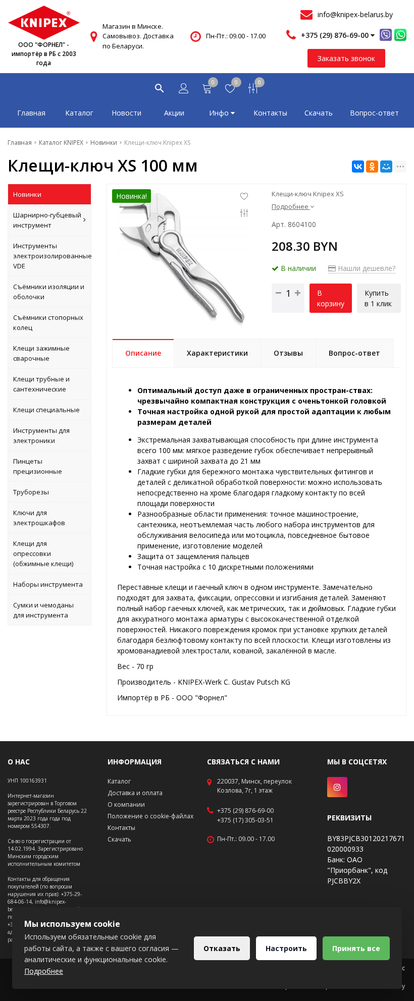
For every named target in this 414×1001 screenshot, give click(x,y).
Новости (126, 113)
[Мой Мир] (386, 166)
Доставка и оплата (135, 793)
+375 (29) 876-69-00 (245, 811)
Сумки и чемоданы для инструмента (43, 610)
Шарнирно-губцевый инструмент (47, 220)
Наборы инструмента (48, 584)
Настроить (286, 948)
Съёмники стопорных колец (48, 322)
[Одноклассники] (372, 166)
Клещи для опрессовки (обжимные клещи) (43, 553)
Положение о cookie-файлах (150, 816)
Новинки (27, 194)
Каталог (79, 113)
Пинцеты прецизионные (37, 466)
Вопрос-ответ (374, 113)
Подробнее (43, 971)
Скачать (318, 113)
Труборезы (31, 491)
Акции (174, 113)
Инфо (220, 113)
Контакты (270, 113)
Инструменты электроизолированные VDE (52, 255)
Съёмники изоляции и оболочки (48, 291)
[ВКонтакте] (358, 166)
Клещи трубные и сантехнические (41, 384)
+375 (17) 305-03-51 (245, 820)
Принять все (356, 948)
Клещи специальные (46, 409)
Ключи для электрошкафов (39, 517)
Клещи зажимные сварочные (41, 353)
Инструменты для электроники (41, 435)
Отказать (221, 948)
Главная (31, 113)
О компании (126, 804)
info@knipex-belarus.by (355, 14)
